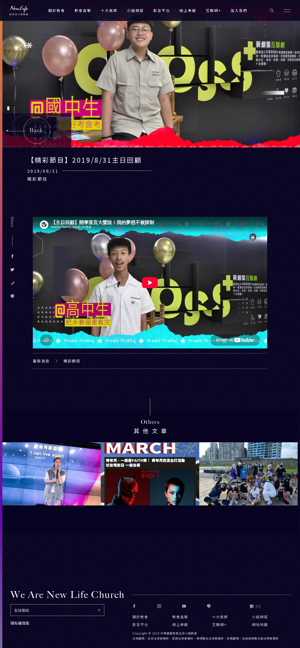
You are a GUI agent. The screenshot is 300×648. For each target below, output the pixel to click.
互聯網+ (213, 10)
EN (258, 606)
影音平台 (140, 624)
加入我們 (239, 10)
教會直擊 (180, 616)
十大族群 (220, 616)
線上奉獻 (180, 624)
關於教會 (140, 616)
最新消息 (41, 361)
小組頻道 (135, 10)
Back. (37, 130)
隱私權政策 (20, 623)
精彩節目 (72, 361)
